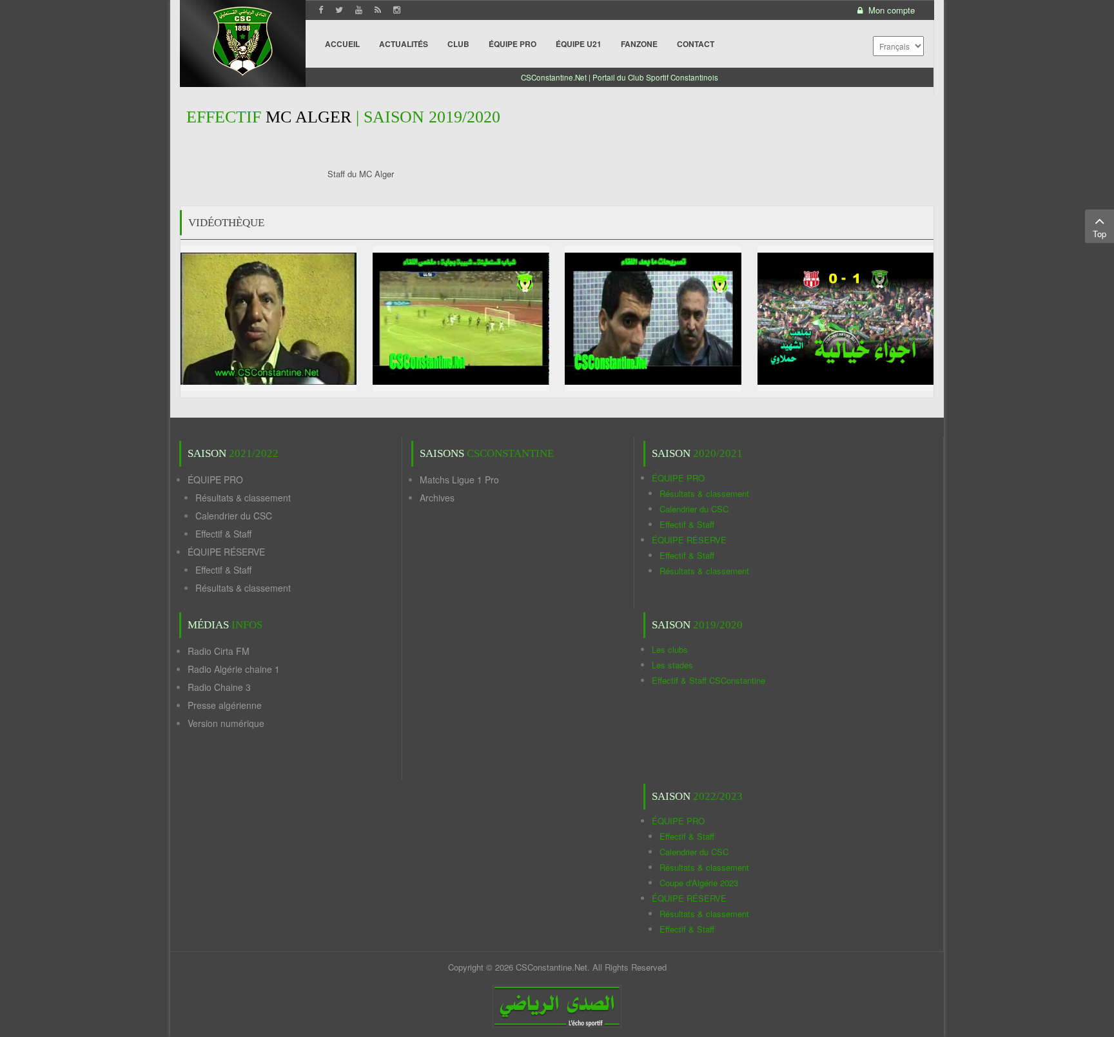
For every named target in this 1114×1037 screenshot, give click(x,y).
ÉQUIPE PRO (215, 479)
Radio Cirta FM (218, 650)
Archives (437, 497)
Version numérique (226, 723)
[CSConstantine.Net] (243, 39)
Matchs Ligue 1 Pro (459, 479)
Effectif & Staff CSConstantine (708, 680)
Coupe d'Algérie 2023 (699, 883)
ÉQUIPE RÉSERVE (226, 551)
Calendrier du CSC (233, 515)
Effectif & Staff (223, 533)
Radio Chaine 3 (219, 687)
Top (1099, 234)
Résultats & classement (243, 497)
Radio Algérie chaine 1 (234, 669)
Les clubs (670, 649)
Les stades (672, 665)
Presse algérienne (225, 705)
